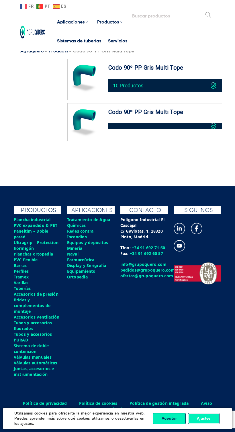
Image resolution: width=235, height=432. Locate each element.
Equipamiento (81, 271)
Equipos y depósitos (87, 242)
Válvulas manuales (33, 357)
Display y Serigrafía (86, 265)
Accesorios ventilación (37, 317)
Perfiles (21, 271)
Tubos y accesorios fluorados (33, 325)
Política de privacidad (45, 403)
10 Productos (128, 86)
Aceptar (169, 419)
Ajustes (204, 419)
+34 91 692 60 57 (146, 253)
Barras (20, 265)
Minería (75, 248)
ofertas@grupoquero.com (146, 275)
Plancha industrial (32, 219)
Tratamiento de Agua (88, 219)
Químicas (76, 225)
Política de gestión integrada (159, 403)
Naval (73, 254)
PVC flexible (26, 259)
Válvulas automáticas (35, 363)
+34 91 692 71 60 (148, 247)
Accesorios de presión (36, 294)
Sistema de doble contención (31, 348)
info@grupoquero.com (143, 264)
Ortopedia (77, 277)
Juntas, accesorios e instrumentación (34, 371)
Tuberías (22, 288)
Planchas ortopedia (33, 254)
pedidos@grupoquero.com (147, 270)
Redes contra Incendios (80, 233)
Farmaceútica (81, 259)
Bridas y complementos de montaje (32, 305)
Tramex (21, 277)
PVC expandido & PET (36, 225)
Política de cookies (98, 403)
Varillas (21, 282)
